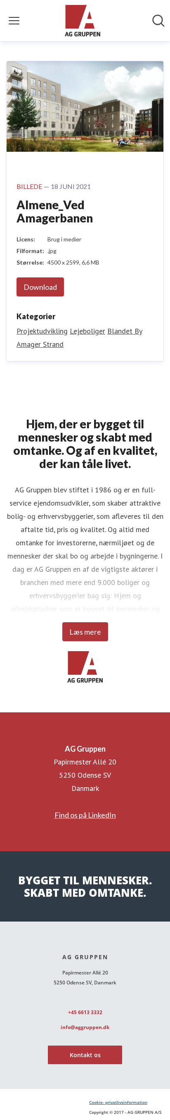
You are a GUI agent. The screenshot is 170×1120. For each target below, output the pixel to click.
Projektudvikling (42, 331)
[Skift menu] (14, 21)
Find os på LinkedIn (85, 814)
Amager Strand (40, 344)
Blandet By (124, 331)
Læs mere (85, 631)
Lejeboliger (87, 331)
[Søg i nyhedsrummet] (158, 20)
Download (40, 286)
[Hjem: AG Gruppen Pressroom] (82, 20)
